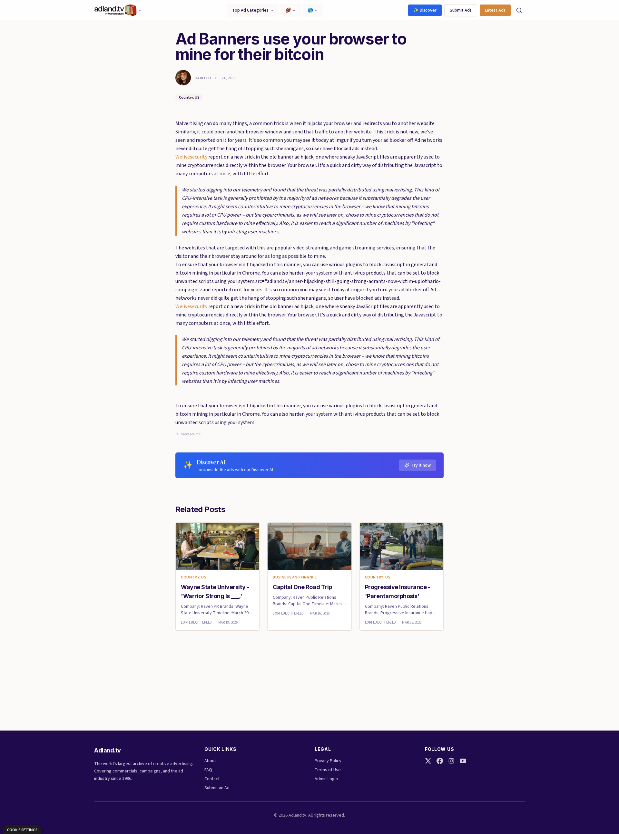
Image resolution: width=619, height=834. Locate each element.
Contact (212, 779)
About (210, 761)
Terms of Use (328, 770)
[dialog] (22, 829)
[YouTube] (463, 761)
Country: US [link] (194, 577)
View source (191, 434)
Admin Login (326, 779)
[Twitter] (428, 761)
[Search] (519, 10)
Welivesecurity (191, 156)
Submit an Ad (217, 788)
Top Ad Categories (250, 10)
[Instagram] (451, 761)
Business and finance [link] (295, 577)
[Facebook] (440, 761)
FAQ (208, 770)
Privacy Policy (328, 761)
